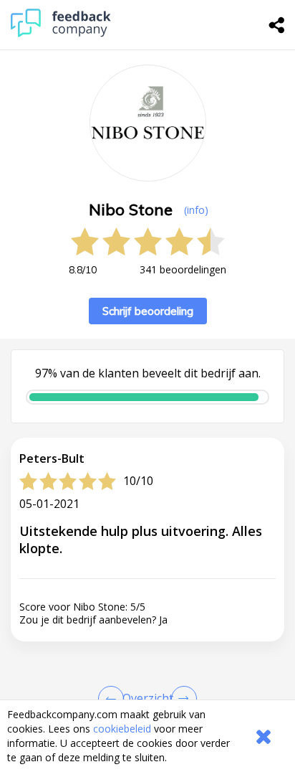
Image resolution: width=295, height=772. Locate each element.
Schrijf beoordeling (147, 311)
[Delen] (277, 25)
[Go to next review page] (181, 699)
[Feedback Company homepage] (61, 33)
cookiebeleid (122, 728)
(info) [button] (196, 210)
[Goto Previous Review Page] (114, 699)
